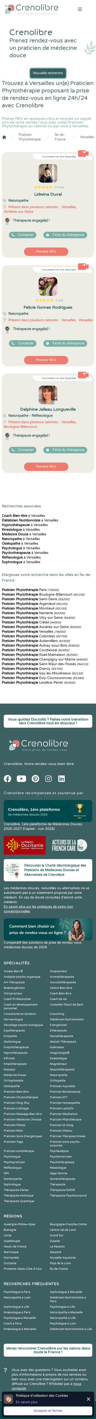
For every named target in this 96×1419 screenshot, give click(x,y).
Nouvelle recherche (48, 73)
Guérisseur (57, 1047)
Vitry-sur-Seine (38, 618)
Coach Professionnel (17, 999)
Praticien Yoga (13, 1141)
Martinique (11, 1252)
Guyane (55, 1241)
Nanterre (33, 613)
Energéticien (58, 1025)
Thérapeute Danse (16, 1190)
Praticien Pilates (14, 1125)
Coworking (57, 1014)
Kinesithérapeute (15, 1064)
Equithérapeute (14, 1030)
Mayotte (55, 1252)
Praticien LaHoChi (62, 1108)
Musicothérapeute (62, 1069)
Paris (30, 590)
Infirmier (9, 1058)
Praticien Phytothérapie (30, 137)
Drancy (32, 669)
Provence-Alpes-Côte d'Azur (23, 1268)
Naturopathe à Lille (63, 1318)
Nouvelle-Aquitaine (63, 1257)
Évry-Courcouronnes (43, 678)
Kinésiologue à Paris (17, 1312)
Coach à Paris (13, 1323)
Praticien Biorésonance (65, 1091)
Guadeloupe (12, 1241)
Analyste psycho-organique (22, 976)
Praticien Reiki (13, 1130)
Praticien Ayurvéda (62, 1086)
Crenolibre (13, 764)
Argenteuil (34, 604)
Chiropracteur (13, 993)
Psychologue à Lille (62, 1306)
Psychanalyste (59, 1151)
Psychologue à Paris (17, 1292)
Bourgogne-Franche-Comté (68, 1224)
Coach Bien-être (60, 993)
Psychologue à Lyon (63, 1323)
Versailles (87, 137)
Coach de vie (58, 999)
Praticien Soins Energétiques (23, 1136)
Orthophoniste (13, 1080)
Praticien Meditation (63, 1114)
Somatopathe (13, 1179)
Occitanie (10, 1263)
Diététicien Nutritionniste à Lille (71, 1329)
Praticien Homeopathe (65, 1103)
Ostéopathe (12, 1086)
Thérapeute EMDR (62, 1190)
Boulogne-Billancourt (43, 595)
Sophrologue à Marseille (66, 1292)
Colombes (34, 636)
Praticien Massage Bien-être (23, 1114)
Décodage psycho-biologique (23, 1025)
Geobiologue (12, 1041)
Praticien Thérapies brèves (68, 1136)
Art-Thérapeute (14, 982)
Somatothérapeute (62, 1179)
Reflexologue (12, 1167)
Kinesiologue (58, 1058)
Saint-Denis (35, 599)
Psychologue (12, 1156)
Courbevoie (35, 650)
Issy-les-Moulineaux (42, 673)
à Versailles (23, 516)
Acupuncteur (58, 971)
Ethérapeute (58, 1030)
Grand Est (56, 1235)
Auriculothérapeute (63, 982)
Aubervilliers (36, 641)
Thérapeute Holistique (19, 1195)
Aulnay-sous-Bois (40, 646)
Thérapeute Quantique (19, 1201)
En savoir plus (27, 1402)
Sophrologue (12, 1184)
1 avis (59, 300)
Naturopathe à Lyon (17, 1297)
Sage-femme (58, 1173)
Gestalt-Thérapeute (63, 1041)
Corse (7, 1235)
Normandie (11, 1257)
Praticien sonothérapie (19, 1151)
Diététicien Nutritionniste (67, 1019)
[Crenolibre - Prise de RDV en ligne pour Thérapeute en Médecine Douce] (32, 9)
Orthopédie (57, 1080)
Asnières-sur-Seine (41, 627)
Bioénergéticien (14, 988)
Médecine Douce (15, 1075)
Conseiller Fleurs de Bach (66, 1004)
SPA (6, 1173)
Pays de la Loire (60, 1263)
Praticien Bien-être (16, 1091)
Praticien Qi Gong (61, 1125)
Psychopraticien (14, 1162)
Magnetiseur (58, 1064)
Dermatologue (13, 1019)
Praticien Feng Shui (16, 1103)
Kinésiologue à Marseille (20, 1329)
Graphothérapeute (16, 1047)
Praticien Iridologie (16, 1108)
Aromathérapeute (62, 976)
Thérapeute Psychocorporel (68, 1195)
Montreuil (34, 608)
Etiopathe (10, 1036)
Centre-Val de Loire (63, 1230)
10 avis (59, 187)
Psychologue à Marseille (20, 1318)
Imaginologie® (59, 1052)
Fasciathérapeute (61, 1036)
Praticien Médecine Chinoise (22, 1119)
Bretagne (10, 1230)
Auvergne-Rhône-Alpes (19, 1224)
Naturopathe (58, 1075)
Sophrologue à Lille (16, 1306)
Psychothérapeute (62, 1162)
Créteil (31, 622)
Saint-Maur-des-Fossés (45, 664)
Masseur (9, 1069)
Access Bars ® (13, 971)
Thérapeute (57, 1184)
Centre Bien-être (61, 988)
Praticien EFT (59, 1097)
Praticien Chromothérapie (21, 1097)
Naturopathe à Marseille (66, 1312)
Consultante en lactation (20, 1014)
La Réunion (57, 1246)
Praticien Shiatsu (61, 1130)
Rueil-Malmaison (39, 655)
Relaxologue (58, 1167)
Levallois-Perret (38, 683)
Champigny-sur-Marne (44, 659)
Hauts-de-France (15, 1246)
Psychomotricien (61, 1156)
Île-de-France (60, 137)
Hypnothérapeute (15, 1052)
